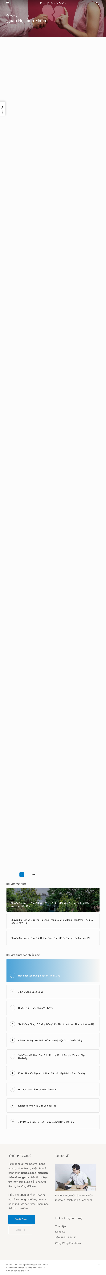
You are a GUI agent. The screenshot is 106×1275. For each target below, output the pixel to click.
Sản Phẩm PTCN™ (65, 1237)
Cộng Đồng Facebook (68, 1243)
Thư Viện (60, 1226)
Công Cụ (60, 1231)
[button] (7, 3)
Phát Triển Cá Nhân (53, 3)
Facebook (86, 1200)
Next (33, 875)
